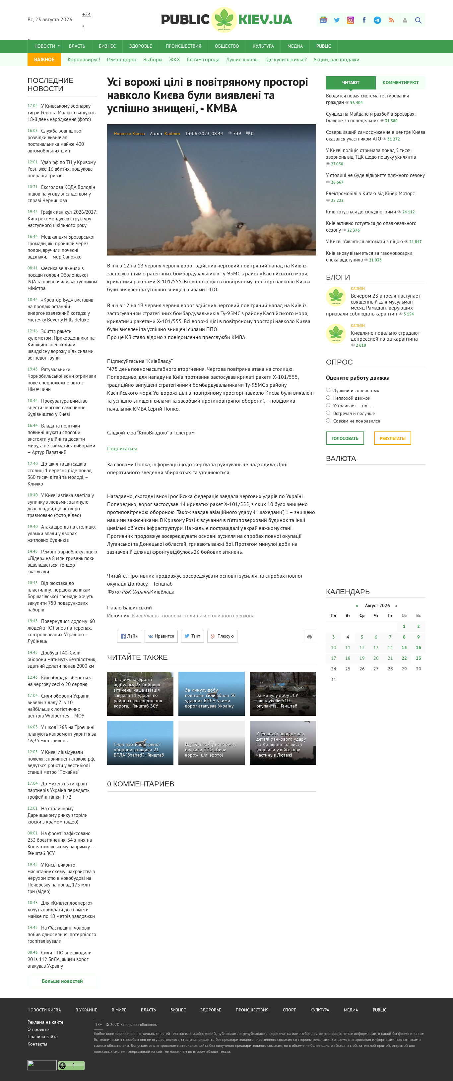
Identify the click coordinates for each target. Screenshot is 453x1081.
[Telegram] (377, 20)
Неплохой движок (351, 398)
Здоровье (140, 46)
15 (404, 648)
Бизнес (107, 46)
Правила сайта (43, 1037)
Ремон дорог (122, 60)
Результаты (393, 439)
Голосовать (345, 439)
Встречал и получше (353, 414)
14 (390, 648)
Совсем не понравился (356, 421)
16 (418, 648)
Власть (77, 46)
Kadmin (172, 134)
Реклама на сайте (45, 1022)
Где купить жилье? (286, 60)
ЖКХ (174, 60)
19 (362, 658)
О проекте (38, 1030)
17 (333, 658)
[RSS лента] (391, 20)
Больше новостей (62, 981)
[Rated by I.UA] (42, 1069)
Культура (263, 46)
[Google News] (323, 20)
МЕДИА (295, 46)
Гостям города (203, 60)
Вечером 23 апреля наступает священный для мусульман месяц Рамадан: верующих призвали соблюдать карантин (373, 305)
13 (376, 648)
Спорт (289, 1010)
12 (362, 648)
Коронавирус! (84, 60)
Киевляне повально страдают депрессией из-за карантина (385, 336)
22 (404, 658)
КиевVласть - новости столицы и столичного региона (193, 616)
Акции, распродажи (336, 60)
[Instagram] (350, 20)
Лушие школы (242, 60)
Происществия (252, 1010)
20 (376, 658)
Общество (227, 46)
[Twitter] (337, 20)
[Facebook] (364, 20)
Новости (44, 46)
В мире (119, 1010)
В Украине (86, 1010)
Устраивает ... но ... (352, 406)
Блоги (338, 277)
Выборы (152, 60)
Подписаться (122, 449)
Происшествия (183, 46)
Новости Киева (129, 134)
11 (348, 648)
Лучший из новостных (355, 391)
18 (348, 658)
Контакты (37, 1044)
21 (390, 658)
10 (333, 648)
